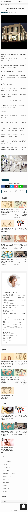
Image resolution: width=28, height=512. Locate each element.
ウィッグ (5, 464)
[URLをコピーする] (25, 186)
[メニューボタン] (1, 1)
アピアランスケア (7, 461)
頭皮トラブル (6, 488)
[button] (3, 186)
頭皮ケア (5, 485)
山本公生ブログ (5, 12)
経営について (6, 479)
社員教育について (7, 476)
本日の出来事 (6, 470)
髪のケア (5, 491)
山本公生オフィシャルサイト (14, 1)
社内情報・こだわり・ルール (9, 473)
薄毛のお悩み (6, 482)
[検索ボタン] (26, 1)
